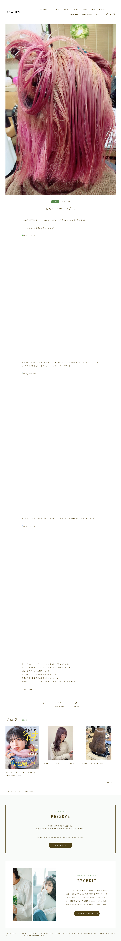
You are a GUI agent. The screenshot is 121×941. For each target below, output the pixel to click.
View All (108, 782)
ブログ (16, 791)
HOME (7, 791)
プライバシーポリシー (11, 934)
